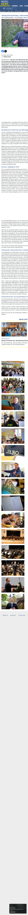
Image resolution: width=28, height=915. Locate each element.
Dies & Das (10, 11)
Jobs (21, 6)
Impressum (13, 615)
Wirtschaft (18, 11)
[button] (2, 51)
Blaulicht (3, 11)
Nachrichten (5, 6)
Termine (15, 6)
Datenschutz (21, 615)
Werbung (5, 615)
